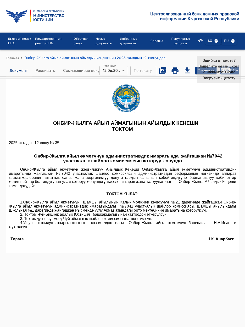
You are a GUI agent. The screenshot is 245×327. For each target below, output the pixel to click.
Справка (156, 41)
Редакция (109, 65)
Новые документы (104, 41)
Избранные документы (128, 41)
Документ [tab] (19, 70)
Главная (12, 58)
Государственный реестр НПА (48, 41)
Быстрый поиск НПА (19, 41)
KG (210, 41)
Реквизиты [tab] (45, 70)
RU (226, 41)
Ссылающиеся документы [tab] (87, 70)
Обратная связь (81, 41)
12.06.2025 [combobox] (112, 70)
